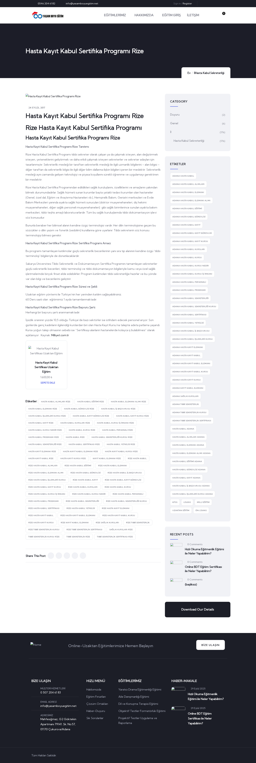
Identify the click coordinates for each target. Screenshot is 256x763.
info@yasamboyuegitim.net (58, 706)
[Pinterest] (216, 3)
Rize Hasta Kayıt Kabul (40, 515)
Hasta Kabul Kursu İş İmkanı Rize (115, 423)
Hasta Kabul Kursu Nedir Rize (45, 430)
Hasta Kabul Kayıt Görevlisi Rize (91, 416)
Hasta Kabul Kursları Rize (75, 423)
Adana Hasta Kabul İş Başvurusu (191, 331)
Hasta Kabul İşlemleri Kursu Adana (192, 494)
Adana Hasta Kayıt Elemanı (187, 347)
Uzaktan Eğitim (180, 510)
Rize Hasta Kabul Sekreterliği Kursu (126, 501)
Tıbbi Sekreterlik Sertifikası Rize (115, 537)
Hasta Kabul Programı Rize (43, 437)
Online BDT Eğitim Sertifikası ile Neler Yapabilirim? (203, 569)
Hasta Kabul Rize (75, 437)
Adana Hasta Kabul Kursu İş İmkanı (192, 274)
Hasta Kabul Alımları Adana (188, 437)
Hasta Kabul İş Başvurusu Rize (118, 409)
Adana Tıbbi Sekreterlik (185, 404)
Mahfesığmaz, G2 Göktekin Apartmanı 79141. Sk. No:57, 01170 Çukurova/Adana (58, 724)
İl (194, 73)
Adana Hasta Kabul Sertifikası (189, 315)
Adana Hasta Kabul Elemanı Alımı (191, 200)
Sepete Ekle (47, 382)
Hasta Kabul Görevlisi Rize (79, 409)
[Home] (47, 15)
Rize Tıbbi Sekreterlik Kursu (44, 529)
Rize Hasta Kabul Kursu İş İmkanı (46, 494)
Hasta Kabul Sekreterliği (209, 73)
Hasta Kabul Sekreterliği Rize (45, 444)
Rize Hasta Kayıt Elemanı (116, 508)
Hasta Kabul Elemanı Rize (42, 409)
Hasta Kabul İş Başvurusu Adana (191, 486)
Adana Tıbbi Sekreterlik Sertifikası (191, 420)
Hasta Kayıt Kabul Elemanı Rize (80, 451)
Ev (189, 73)
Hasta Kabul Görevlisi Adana (188, 469)
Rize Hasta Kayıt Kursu (41, 522)
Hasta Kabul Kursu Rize (82, 430)
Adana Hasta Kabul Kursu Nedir (190, 266)
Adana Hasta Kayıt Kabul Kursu (190, 372)
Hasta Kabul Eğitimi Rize (90, 401)
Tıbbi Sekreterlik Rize (78, 537)
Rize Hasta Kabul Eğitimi (78, 465)
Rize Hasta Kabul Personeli (128, 494)
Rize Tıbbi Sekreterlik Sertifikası (84, 529)
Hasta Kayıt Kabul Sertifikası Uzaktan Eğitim (46, 367)
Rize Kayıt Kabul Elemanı (75, 522)
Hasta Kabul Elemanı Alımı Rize (128, 401)
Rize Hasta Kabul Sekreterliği (82, 501)
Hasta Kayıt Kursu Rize (73, 458)
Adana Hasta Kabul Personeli (189, 282)
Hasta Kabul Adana (183, 429)
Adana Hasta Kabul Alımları (188, 184)
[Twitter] (205, 3)
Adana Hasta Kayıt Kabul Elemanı (191, 363)
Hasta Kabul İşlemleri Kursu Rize (47, 416)
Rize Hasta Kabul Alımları (43, 465)
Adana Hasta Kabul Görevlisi (188, 217)
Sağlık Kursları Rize (121, 529)
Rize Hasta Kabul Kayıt (85, 480)
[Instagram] (222, 3)
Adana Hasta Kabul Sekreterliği (190, 298)
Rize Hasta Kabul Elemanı (112, 465)
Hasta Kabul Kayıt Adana (186, 478)
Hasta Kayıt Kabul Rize (40, 458)
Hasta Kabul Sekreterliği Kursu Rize (112, 437)
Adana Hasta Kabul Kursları (188, 249)
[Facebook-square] (203, 755)
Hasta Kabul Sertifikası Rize (84, 444)
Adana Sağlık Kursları (185, 396)
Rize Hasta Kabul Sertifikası (44, 508)
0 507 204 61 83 (50, 692)
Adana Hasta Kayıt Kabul (186, 355)
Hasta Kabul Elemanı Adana (188, 445)
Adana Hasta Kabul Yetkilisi (188, 323)
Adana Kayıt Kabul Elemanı (187, 388)
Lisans (187, 502)
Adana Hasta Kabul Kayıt (186, 225)
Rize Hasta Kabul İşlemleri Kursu (47, 480)
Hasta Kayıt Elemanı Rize (42, 451)
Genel (174, 123)
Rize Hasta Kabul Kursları (83, 487)
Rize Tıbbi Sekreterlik (138, 522)
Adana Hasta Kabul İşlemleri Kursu (192, 339)
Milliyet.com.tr (60, 335)
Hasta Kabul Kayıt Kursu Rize (132, 416)
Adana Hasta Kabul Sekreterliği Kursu (194, 306)
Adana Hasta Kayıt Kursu (186, 380)
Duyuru (175, 114)
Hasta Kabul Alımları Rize (55, 401)
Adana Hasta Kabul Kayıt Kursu (190, 241)
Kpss (174, 502)
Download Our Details (197, 609)
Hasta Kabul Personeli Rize (117, 430)
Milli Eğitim (203, 502)
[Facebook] (210, 3)
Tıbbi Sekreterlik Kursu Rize (44, 537)
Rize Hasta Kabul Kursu (118, 487)
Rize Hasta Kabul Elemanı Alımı (46, 473)
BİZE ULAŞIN (210, 645)
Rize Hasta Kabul (137, 458)
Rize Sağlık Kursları (107, 522)
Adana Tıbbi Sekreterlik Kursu (189, 412)
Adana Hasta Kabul (183, 176)
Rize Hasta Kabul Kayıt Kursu (44, 487)
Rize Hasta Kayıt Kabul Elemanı (77, 515)
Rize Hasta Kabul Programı (43, 501)
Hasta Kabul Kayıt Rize (40, 423)
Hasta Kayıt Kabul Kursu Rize (121, 451)
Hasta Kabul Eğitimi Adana (187, 461)
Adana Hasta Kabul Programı (189, 290)
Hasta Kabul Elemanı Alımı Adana (191, 453)
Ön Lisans (201, 510)
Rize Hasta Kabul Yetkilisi (81, 508)
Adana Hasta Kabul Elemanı (188, 192)
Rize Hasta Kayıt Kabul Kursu (118, 515)
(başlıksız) (191, 584)
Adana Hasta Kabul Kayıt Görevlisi (192, 233)
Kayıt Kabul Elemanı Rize (107, 458)
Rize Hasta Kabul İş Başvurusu (125, 473)
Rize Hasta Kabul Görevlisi (86, 473)
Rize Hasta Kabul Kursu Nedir (89, 494)
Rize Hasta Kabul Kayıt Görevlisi (123, 480)
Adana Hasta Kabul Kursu (187, 257)
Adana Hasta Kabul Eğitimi (187, 208)
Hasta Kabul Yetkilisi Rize (121, 444)
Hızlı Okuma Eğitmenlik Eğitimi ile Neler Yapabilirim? (204, 551)
